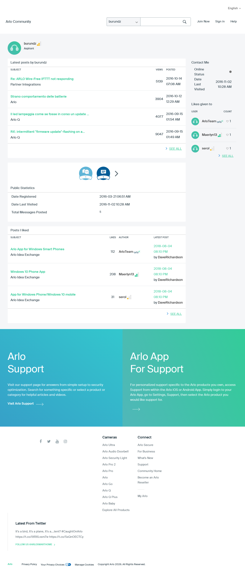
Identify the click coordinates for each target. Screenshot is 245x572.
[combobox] (165, 21)
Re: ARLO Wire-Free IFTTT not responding (42, 79)
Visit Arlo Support (21, 403)
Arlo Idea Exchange (25, 255)
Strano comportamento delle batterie (39, 96)
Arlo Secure (145, 445)
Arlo (13, 102)
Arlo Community (18, 22)
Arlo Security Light (114, 458)
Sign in (220, 21)
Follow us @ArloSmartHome (34, 544)
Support (143, 464)
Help (233, 21)
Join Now (203, 21)
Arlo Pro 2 (109, 464)
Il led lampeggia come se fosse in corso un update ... (50, 114)
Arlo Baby (108, 503)
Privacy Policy (29, 564)
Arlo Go (107, 484)
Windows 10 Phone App (28, 272)
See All (175, 149)
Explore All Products (116, 510)
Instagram (65, 441)
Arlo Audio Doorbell (115, 451)
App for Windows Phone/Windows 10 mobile (43, 294)
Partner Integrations (26, 84)
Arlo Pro (107, 471)
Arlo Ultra (108, 445)
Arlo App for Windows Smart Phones (37, 249)
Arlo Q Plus (110, 497)
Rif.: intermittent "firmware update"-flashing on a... (48, 132)
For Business (146, 451)
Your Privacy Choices (53, 565)
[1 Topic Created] (103, 173)
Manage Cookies (84, 565)
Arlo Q (15, 119)
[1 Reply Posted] (86, 173)
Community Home (150, 471)
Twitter (49, 441)
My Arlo (5, 2)
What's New (145, 458)
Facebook (40, 441)
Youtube (57, 441)
